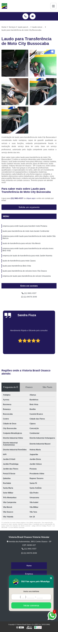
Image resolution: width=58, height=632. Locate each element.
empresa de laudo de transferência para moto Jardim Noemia (27, 256)
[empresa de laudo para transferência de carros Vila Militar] (14, 63)
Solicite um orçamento (29, 207)
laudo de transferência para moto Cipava (19, 261)
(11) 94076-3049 (30, 297)
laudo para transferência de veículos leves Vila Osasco (25, 271)
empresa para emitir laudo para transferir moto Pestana (25, 226)
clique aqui (30, 198)
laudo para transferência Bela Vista (17, 266)
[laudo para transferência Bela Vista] (14, 120)
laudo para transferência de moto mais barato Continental (26, 231)
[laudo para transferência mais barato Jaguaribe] (43, 63)
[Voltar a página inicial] (4, 6)
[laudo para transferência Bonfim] (43, 91)
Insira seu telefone (31, 591)
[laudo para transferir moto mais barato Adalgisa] (14, 91)
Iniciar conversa (31, 605)
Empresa (29, 574)
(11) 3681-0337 (17, 198)
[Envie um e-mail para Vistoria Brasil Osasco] (33, 16)
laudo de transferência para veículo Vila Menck (21, 243)
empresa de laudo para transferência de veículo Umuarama (27, 276)
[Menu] (53, 6)
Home (29, 565)
